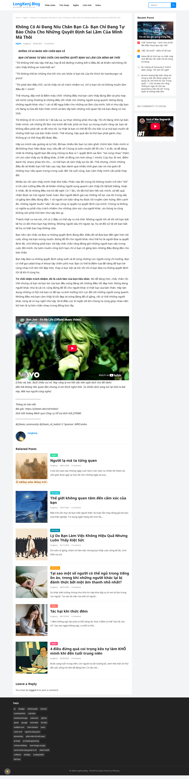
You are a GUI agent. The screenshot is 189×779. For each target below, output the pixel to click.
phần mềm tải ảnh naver (35, 736)
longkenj (27, 43)
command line (19, 713)
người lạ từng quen (32, 732)
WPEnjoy (116, 770)
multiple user (19, 727)
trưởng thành (38, 754)
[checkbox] (7, 771)
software (17, 754)
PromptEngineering (31, 741)
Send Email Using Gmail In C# (25, 750)
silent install (44, 750)
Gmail (16, 722)
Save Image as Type (37, 745)
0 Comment (49, 43)
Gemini (44, 718)
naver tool (18, 732)
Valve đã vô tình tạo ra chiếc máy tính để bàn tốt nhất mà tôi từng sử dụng (157, 59)
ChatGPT (21, 709)
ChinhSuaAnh (32, 709)
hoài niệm (34, 722)
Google (24, 722)
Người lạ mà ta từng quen (73, 460)
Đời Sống (55, 493)
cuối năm (31, 713)
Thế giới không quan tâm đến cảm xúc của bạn (88, 500)
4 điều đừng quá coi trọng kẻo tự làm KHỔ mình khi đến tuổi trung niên (88, 651)
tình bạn (17, 759)
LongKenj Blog (26, 4)
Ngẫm (25, 18)
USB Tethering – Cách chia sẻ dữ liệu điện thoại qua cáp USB (157, 44)
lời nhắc (44, 722)
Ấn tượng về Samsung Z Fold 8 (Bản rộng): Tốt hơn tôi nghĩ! (156, 68)
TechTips (27, 754)
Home (18, 18)
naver (43, 727)
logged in (33, 690)
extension (34, 718)
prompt (17, 741)
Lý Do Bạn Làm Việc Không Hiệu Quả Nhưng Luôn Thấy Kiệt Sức (89, 537)
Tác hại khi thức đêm (69, 611)
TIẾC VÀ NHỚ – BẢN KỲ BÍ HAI (156, 50)
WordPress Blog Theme (99, 770)
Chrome (44, 709)
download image (20, 718)
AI (14, 709)
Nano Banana (32, 727)
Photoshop (18, 736)
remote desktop (20, 745)
